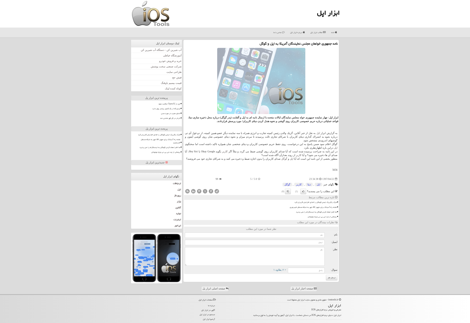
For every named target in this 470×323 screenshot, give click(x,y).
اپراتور (177, 225)
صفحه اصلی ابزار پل (214, 288)
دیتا (309, 184)
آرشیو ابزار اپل (209, 319)
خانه (333, 32)
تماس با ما (277, 32)
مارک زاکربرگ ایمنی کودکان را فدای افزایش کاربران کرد (315, 202)
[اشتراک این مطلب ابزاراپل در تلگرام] (216, 191)
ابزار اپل (328, 13)
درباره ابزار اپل (296, 32)
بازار (179, 201)
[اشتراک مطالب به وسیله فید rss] (187, 191)
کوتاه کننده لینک (173, 88)
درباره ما (211, 305)
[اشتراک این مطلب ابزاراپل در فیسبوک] (211, 191)
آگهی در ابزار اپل (208, 310)
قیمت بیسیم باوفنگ (171, 83)
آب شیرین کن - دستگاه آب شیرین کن (161, 50)
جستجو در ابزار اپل (207, 314)
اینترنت (177, 219)
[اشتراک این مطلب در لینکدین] (193, 191)
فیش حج (177, 77)
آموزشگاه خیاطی (172, 55)
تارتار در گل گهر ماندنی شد (170, 118)
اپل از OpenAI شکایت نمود (169, 104)
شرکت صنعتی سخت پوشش (166, 66)
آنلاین (178, 207)
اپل (318, 133)
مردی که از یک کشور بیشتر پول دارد (166, 108)
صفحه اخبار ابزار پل (302, 288)
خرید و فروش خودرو (170, 61)
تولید (178, 213)
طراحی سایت (174, 72)
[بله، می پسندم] (303, 191)
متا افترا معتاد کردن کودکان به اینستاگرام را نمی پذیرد (316, 212)
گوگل (284, 158)
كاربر (225, 151)
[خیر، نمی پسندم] (288, 191)
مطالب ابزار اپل (316, 32)
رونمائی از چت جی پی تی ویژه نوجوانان (322, 217)
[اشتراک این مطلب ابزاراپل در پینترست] (199, 191)
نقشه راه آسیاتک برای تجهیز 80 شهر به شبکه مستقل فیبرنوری (313, 207)
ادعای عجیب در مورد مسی (170, 113)
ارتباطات (177, 183)
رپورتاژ (177, 195)
